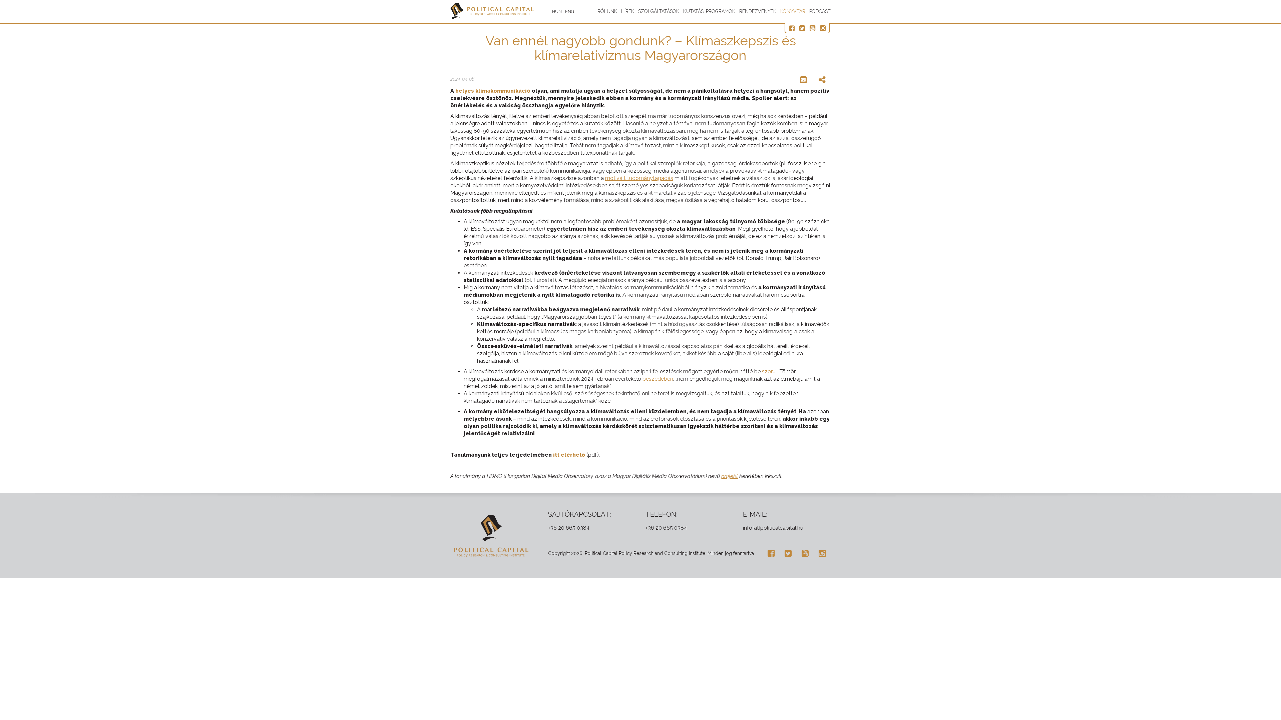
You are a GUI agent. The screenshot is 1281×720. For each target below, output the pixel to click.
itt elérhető (569, 455)
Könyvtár (792, 11)
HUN (557, 11)
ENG (569, 11)
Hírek (627, 11)
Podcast (820, 11)
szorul (769, 371)
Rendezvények (757, 11)
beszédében (658, 379)
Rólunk (607, 11)
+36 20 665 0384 (569, 528)
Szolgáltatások (658, 11)
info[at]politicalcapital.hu (773, 528)
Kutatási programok (709, 11)
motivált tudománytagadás (639, 178)
